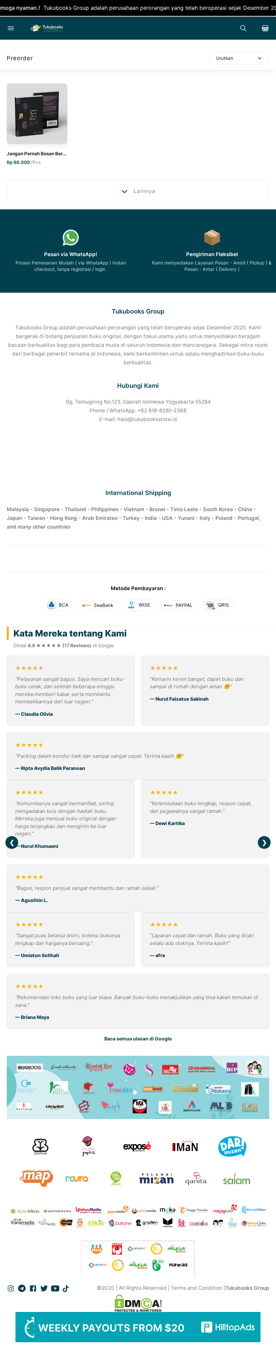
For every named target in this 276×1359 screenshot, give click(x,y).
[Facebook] (33, 1288)
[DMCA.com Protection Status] (138, 1303)
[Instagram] (11, 1288)
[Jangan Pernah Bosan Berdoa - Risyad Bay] (37, 113)
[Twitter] (44, 1288)
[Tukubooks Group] (127, 28)
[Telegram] (22, 1288)
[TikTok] (66, 1288)
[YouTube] (56, 1288)
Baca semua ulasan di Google (138, 1038)
